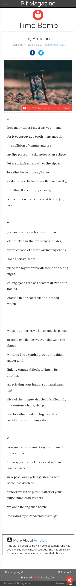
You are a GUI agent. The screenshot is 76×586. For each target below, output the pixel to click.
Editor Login (65, 572)
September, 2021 (55, 44)
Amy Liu (41, 540)
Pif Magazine (23, 583)
